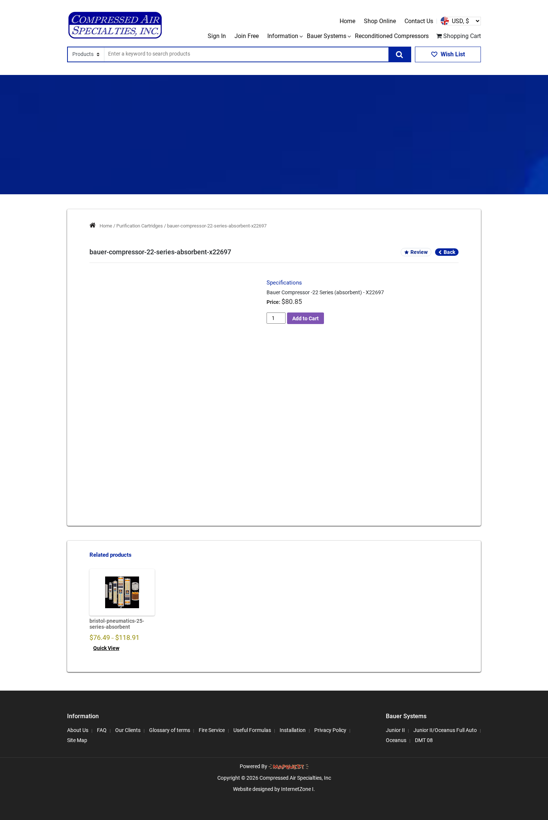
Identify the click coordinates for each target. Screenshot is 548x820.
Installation (293, 730)
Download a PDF (226, 446)
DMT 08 (424, 740)
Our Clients (128, 730)
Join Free (246, 36)
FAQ (102, 730)
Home (347, 21)
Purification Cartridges (139, 226)
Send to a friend (127, 446)
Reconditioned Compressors (392, 36)
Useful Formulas (252, 730)
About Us (77, 730)
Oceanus (396, 740)
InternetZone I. (298, 789)
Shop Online (380, 21)
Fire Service (212, 730)
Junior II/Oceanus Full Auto (445, 730)
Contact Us (418, 21)
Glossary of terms (169, 730)
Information (282, 36)
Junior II (395, 730)
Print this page (176, 446)
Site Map (77, 740)
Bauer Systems (326, 36)
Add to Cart (305, 318)
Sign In (217, 36)
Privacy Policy (330, 730)
